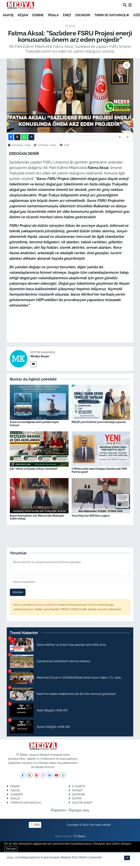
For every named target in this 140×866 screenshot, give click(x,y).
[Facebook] (23, 775)
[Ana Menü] (130, 5)
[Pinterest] (36, 775)
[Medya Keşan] (18, 358)
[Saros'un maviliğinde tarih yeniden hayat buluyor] (39, 402)
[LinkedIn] (50, 775)
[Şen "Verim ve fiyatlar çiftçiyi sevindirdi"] (39, 449)
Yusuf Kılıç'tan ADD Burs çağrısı (91, 515)
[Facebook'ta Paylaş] (10, 137)
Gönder (17, 592)
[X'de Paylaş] (17, 137)
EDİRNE (38, 15)
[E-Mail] (33, 364)
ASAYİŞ (8, 15)
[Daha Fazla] (31, 137)
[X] (29, 775)
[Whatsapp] (63, 775)
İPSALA (53, 15)
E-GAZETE (78, 786)
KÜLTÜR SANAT (82, 802)
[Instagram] (43, 775)
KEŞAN (23, 15)
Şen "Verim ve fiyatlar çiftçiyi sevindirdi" (34, 468)
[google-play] (79, 810)
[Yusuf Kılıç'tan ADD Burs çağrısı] (101, 495)
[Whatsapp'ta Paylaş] (24, 137)
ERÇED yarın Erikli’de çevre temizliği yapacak (99, 422)
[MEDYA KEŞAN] (20, 5)
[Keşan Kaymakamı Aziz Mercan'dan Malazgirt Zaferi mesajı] (39, 495)
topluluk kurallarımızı (45, 604)
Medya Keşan (39, 356)
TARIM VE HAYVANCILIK (111, 15)
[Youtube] (56, 775)
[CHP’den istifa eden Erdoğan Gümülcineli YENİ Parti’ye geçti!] (101, 449)
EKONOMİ (82, 15)
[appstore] (59, 810)
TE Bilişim (79, 836)
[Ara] (125, 5)
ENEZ (67, 15)
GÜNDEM (16, 794)
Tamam (11, 848)
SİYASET (77, 790)
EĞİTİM (76, 798)
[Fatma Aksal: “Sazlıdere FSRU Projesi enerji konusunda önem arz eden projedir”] (70, 95)
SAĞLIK (15, 798)
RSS (37, 824)
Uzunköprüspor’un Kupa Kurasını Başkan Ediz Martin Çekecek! (58, 857)
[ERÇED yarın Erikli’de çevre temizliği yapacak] (101, 402)
